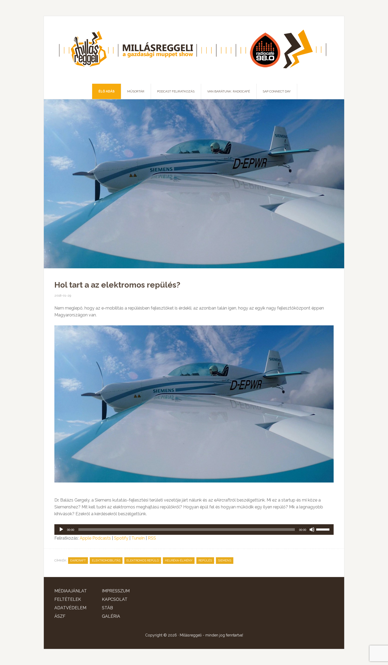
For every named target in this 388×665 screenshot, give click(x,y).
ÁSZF (59, 616)
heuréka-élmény (178, 560)
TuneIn (138, 538)
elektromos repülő (142, 560)
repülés (205, 560)
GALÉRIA (111, 616)
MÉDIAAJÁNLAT (70, 590)
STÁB (107, 607)
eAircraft (78, 560)
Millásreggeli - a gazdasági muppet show (194, 50)
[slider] (323, 529)
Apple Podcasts (95, 538)
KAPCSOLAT (114, 599)
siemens (224, 560)
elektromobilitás (106, 560)
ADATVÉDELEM (70, 607)
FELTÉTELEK (67, 599)
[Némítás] (312, 529)
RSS (152, 538)
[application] (194, 529)
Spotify (121, 538)
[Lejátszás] (61, 529)
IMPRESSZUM (116, 590)
